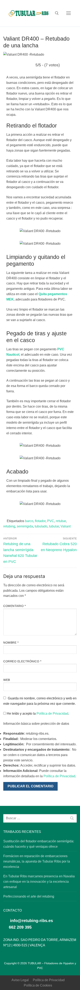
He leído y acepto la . (37, 713)
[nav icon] (68, 13)
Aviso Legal (20, 980)
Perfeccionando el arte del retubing (28, 896)
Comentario (14, 606)
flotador (40, 521)
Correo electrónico (22, 661)
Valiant (66, 526)
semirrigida (25, 526)
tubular (54, 526)
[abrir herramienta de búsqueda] (57, 13)
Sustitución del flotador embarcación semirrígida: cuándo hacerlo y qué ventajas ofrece (38, 843)
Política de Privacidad (52, 713)
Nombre (10, 642)
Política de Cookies (38, 985)
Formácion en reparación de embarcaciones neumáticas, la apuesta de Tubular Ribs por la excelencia (36, 861)
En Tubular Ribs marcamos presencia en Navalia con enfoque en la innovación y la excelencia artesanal (39, 881)
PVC (50, 521)
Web (6, 679)
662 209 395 (20, 927)
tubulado (41, 526)
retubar (61, 521)
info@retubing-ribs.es (31, 920)
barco (29, 521)
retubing (9, 526)
